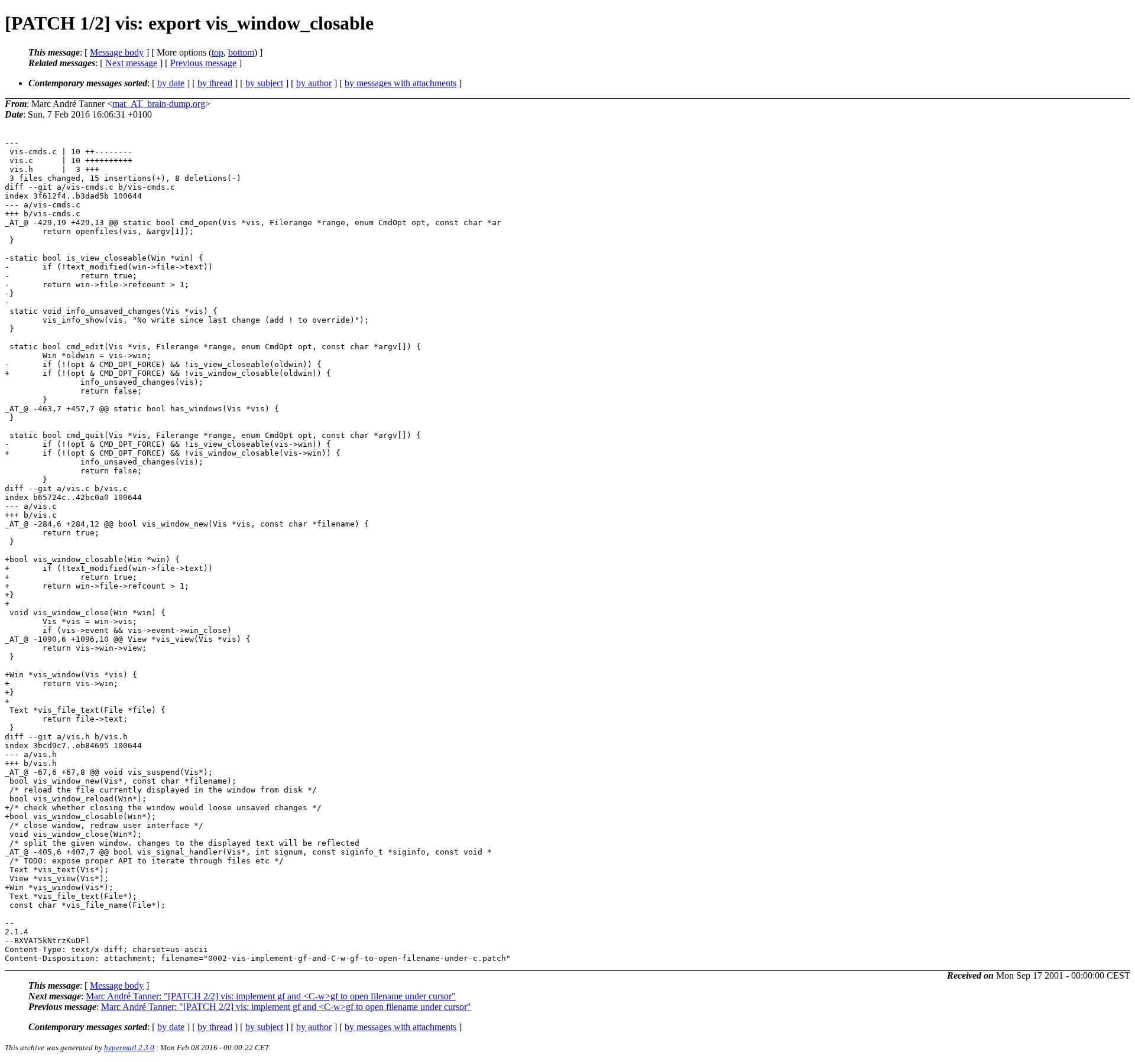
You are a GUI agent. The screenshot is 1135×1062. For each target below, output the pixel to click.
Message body (117, 52)
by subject (264, 83)
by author (314, 83)
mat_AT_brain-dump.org (158, 104)
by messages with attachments (400, 83)
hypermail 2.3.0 (129, 1047)
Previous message (203, 63)
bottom (241, 52)
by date (170, 83)
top (217, 52)
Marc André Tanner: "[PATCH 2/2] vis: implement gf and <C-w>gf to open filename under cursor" (271, 996)
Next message (131, 63)
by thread (214, 83)
